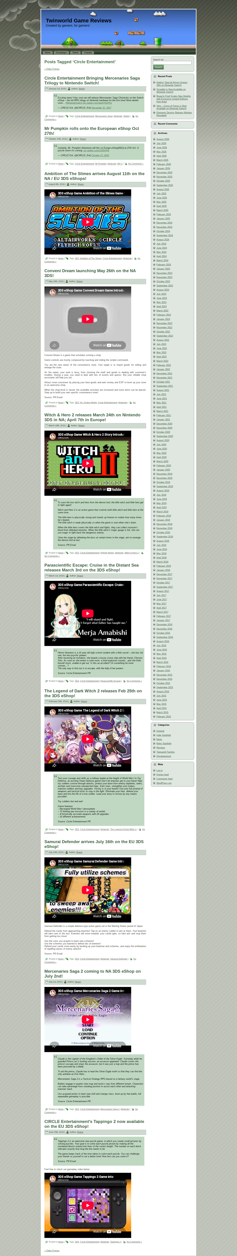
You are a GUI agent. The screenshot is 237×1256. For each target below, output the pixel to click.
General (160, 731)
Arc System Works (88, 402)
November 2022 (164, 327)
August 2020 (162, 440)
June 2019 (161, 499)
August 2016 (162, 641)
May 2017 (161, 603)
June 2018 (161, 549)
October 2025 (163, 181)
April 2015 (161, 708)
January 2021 (163, 419)
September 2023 (164, 285)
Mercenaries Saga (104, 116)
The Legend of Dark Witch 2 (123, 829)
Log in (159, 770)
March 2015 (162, 712)
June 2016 (161, 649)
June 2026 (161, 147)
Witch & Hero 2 (132, 553)
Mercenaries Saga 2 (110, 1109)
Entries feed (162, 774)
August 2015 (162, 691)
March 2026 (162, 160)
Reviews (160, 747)
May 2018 (161, 553)
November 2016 (164, 629)
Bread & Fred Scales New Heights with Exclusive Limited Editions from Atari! (173, 99)
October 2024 (163, 231)
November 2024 (164, 227)
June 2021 (161, 398)
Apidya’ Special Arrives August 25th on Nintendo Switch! (171, 84)
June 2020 (161, 448)
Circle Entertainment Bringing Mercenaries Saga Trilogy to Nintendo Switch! (92, 80)
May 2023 (161, 302)
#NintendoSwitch (74, 103)
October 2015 (163, 683)
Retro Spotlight (163, 743)
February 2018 (163, 566)
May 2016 (161, 654)
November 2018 (164, 528)
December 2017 (164, 574)
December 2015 (164, 675)
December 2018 (164, 524)
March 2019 (162, 511)
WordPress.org (163, 783)
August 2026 (162, 139)
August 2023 (162, 290)
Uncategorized (163, 756)
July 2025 (161, 193)
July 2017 (161, 595)
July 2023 (161, 294)
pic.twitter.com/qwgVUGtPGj (97, 103)
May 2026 (161, 151)
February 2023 (163, 315)
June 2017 (161, 599)
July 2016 (161, 645)
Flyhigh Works (107, 553)
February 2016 (163, 666)
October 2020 (163, 432)
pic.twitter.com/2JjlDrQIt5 (96, 150)
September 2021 (164, 386)
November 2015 (164, 679)
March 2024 (162, 260)
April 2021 (161, 407)
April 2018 (161, 557)
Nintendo (118, 116)
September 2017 (164, 587)
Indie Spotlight (163, 735)
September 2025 (164, 185)
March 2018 (162, 562)
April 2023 (161, 306)
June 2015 (161, 700)
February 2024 (163, 264)
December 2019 (164, 474)
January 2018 (163, 570)
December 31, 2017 (101, 107)
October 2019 (163, 482)
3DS (77, 258)
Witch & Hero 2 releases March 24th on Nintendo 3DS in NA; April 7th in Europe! (92, 417)
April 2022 (161, 356)
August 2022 (162, 340)
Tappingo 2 (115, 1242)
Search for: (158, 59)
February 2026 (163, 164)
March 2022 (162, 361)
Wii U (119, 164)
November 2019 (164, 478)
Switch (126, 116)
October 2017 (163, 582)
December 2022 (164, 323)
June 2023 (161, 298)
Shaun (82, 89)
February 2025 (163, 214)
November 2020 (164, 428)
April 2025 (161, 206)
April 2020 (161, 457)
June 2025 (161, 197)
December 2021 (164, 373)
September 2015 (164, 687)
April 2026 (161, 156)
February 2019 (163, 515)
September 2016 (164, 637)
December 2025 (164, 172)
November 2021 (164, 377)
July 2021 (161, 394)
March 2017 (162, 612)
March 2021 (162, 411)
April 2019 (161, 507)
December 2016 (164, 624)
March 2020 (162, 461)
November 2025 (164, 176)
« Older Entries (52, 69)
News (61, 116)
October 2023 (163, 281)
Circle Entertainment (84, 116)
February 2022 (163, 365)
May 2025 (161, 202)
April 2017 (161, 608)
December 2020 (164, 423)
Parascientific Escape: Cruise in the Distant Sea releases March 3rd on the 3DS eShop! (91, 567)
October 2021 (163, 382)
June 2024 (161, 248)
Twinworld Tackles (165, 752)
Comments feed (164, 778)
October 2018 (163, 532)
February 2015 (163, 716)
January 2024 (163, 268)
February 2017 (163, 616)
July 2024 (161, 243)
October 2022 (163, 331)
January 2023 (163, 319)
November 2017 (164, 578)
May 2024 (161, 252)
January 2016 (163, 670)
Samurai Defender (119, 959)
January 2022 (163, 369)
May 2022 (161, 352)
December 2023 (164, 273)
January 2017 (163, 620)
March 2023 (162, 310)
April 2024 (161, 256)
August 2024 (162, 239)
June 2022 (161, 348)
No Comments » (135, 164)
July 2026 (161, 143)
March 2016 (162, 662)
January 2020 (163, 469)
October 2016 (163, 633)
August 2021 (162, 390)
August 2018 (162, 541)
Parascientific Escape (110, 681)
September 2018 (164, 536)
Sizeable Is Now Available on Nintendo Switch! (171, 90)
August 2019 (162, 490)
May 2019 (161, 503)
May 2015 (161, 704)
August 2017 (162, 591)
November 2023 (164, 277)
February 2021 (163, 415)
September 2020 (164, 436)
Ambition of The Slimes (91, 258)
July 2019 (161, 495)
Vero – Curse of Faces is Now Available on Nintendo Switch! (171, 107)
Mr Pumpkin (101, 164)
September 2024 (164, 235)
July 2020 (161, 444)
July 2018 (161, 545)
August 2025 (162, 189)
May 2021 (161, 402)
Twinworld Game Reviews (79, 21)
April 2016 (161, 658)
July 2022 (161, 344)
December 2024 (164, 222)
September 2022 (164, 336)
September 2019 (164, 486)
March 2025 (162, 210)
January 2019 (163, 520)
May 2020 (161, 453)
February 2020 (163, 465)
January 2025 (163, 218)
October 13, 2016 (100, 155)
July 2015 (161, 695)
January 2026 (163, 168)
